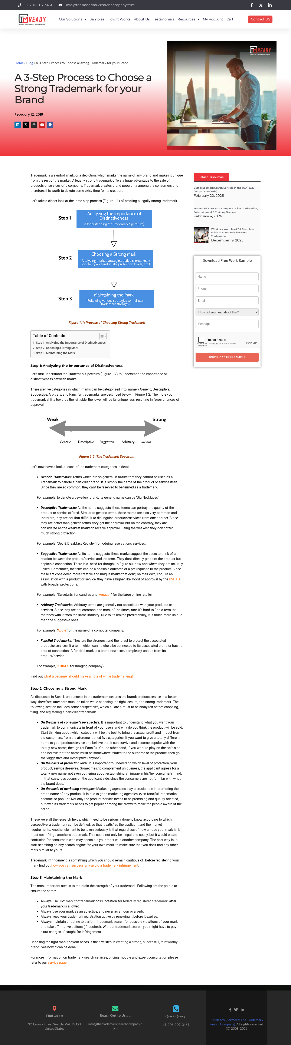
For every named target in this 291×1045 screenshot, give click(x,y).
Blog (29, 63)
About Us (142, 19)
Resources (186, 19)
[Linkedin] (17, 125)
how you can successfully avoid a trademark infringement (94, 865)
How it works (119, 19)
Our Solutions (70, 19)
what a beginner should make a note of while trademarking (88, 676)
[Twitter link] (236, 1009)
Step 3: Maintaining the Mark (55, 353)
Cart (229, 19)
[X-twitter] (26, 125)
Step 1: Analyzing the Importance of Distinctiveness (71, 343)
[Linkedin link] (242, 1009)
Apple (62, 630)
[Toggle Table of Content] (101, 336)
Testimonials (163, 19)
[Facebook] (50, 125)
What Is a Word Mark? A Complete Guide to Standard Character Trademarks (232, 233)
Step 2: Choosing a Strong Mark (57, 348)
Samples (97, 19)
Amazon (105, 595)
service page (57, 962)
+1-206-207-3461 (175, 1024)
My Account (213, 19)
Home (19, 63)
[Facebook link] (230, 1009)
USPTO (174, 579)
